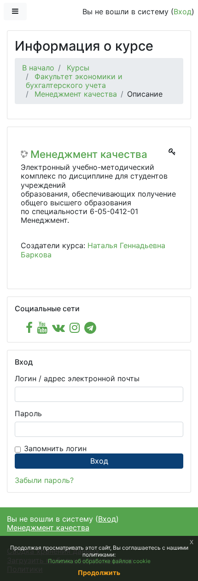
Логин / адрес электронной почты (77, 378)
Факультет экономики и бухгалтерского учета (74, 81)
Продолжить (99, 572)
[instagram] (75, 327)
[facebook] (29, 327)
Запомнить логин (55, 448)
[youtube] (42, 327)
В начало (38, 67)
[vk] (58, 327)
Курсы (78, 67)
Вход (183, 11)
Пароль (28, 413)
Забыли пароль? (44, 480)
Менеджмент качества (76, 94)
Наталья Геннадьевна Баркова (93, 250)
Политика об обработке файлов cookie (99, 561)
